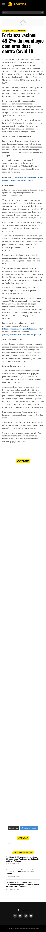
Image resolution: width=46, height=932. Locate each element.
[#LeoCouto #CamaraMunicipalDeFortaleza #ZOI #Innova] (23, 708)
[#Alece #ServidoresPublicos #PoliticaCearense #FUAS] (23, 644)
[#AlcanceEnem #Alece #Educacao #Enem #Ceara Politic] (23, 539)
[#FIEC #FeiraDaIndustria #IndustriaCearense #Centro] (23, 687)
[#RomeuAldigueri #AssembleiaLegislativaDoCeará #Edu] (23, 602)
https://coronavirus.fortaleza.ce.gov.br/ (21, 334)
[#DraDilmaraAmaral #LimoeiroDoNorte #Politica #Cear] (23, 581)
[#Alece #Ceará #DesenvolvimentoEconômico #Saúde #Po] (23, 475)
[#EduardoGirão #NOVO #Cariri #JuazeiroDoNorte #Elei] (23, 771)
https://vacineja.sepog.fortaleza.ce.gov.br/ (23, 328)
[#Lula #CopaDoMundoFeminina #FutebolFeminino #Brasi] (23, 793)
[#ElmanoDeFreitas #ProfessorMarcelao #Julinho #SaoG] (23, 496)
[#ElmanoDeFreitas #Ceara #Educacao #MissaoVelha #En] (23, 518)
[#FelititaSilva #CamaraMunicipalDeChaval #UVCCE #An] (23, 666)
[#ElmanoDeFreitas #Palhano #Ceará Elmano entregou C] (23, 750)
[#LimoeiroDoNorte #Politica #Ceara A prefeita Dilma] (23, 623)
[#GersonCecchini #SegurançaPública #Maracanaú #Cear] (23, 814)
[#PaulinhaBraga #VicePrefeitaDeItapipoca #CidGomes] (23, 560)
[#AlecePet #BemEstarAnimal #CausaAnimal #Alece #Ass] (23, 729)
